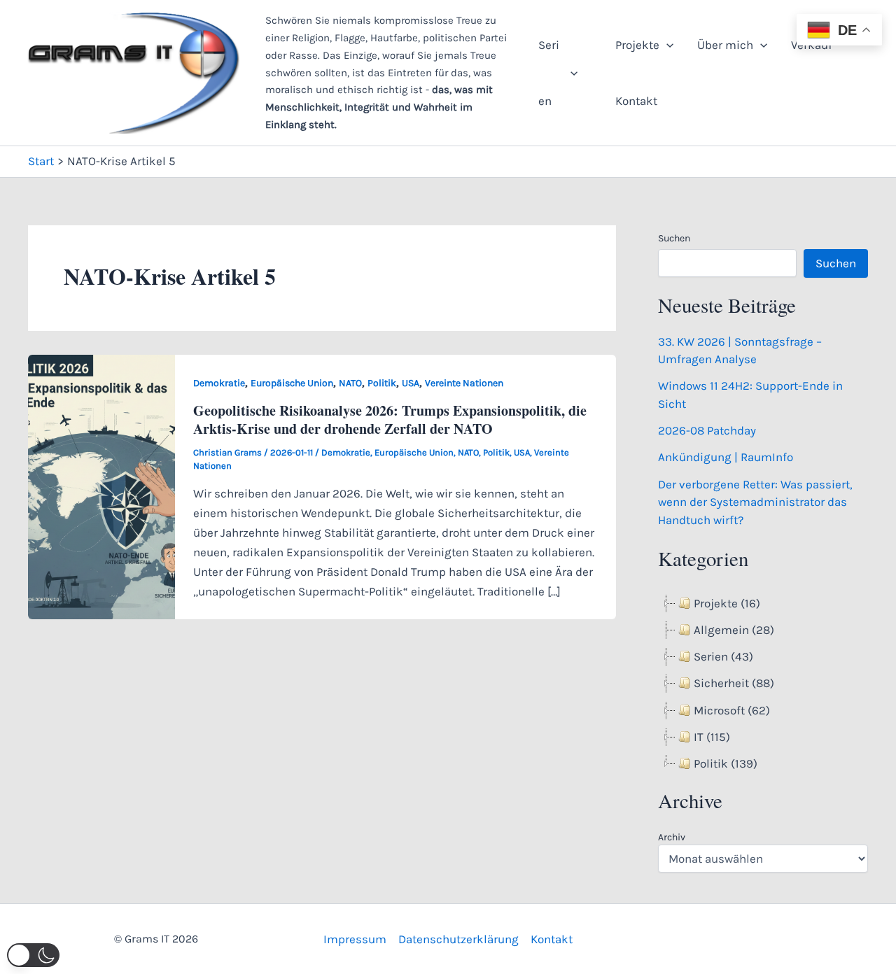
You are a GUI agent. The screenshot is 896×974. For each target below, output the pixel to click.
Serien (548, 73)
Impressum (354, 939)
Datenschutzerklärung (458, 939)
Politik (382, 383)
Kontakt (636, 101)
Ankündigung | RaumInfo (725, 457)
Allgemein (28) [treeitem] (734, 630)
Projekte (637, 45)
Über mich (725, 45)
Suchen (674, 238)
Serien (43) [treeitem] (723, 656)
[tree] (763, 684)
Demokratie (219, 383)
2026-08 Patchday (707, 430)
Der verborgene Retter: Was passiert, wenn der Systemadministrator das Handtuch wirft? (755, 502)
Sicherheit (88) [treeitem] (734, 683)
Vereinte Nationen (464, 383)
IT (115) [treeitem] (712, 737)
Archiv (671, 837)
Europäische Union (292, 383)
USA (410, 383)
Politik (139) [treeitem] (725, 763)
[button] (571, 73)
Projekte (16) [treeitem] (727, 603)
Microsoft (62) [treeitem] (732, 710)
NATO (350, 383)
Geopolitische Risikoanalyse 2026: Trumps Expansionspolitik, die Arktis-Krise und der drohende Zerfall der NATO (390, 419)
